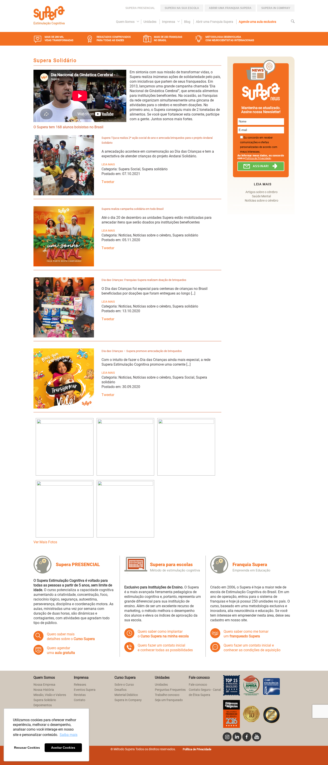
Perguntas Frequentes (170, 690)
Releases (80, 685)
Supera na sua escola (182, 8)
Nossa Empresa (44, 685)
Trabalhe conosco (167, 695)
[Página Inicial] (49, 16)
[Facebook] (246, 736)
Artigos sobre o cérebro (261, 192)
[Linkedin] (237, 736)
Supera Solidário (44, 700)
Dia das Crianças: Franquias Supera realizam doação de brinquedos (144, 280)
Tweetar (108, 182)
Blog (187, 22)
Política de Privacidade (258, 158)
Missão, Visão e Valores (49, 695)
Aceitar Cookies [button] (63, 747)
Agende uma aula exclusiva (257, 22)
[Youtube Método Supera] (256, 736)
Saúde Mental (261, 196)
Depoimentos (42, 705)
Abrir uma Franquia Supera (230, 8)
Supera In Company (128, 700)
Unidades (149, 22)
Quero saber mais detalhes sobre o (71, 636)
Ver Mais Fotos (45, 542)
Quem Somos (125, 22)
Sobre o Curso (124, 685)
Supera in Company (275, 8)
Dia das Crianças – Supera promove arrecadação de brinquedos (142, 351)
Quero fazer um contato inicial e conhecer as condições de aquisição (252, 647)
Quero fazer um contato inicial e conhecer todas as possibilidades (165, 647)
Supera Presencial (140, 8)
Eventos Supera (84, 690)
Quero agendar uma (61, 650)
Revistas (80, 695)
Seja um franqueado (169, 700)
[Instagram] (227, 736)
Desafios (120, 690)
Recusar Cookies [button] (27, 747)
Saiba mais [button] (68, 735)
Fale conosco (198, 685)
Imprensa (168, 22)
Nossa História (43, 690)
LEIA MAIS (108, 164)
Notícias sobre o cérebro (261, 200)
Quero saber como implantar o (163, 633)
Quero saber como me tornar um (246, 633)
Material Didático (126, 695)
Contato (79, 700)
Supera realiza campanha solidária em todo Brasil (133, 209)
